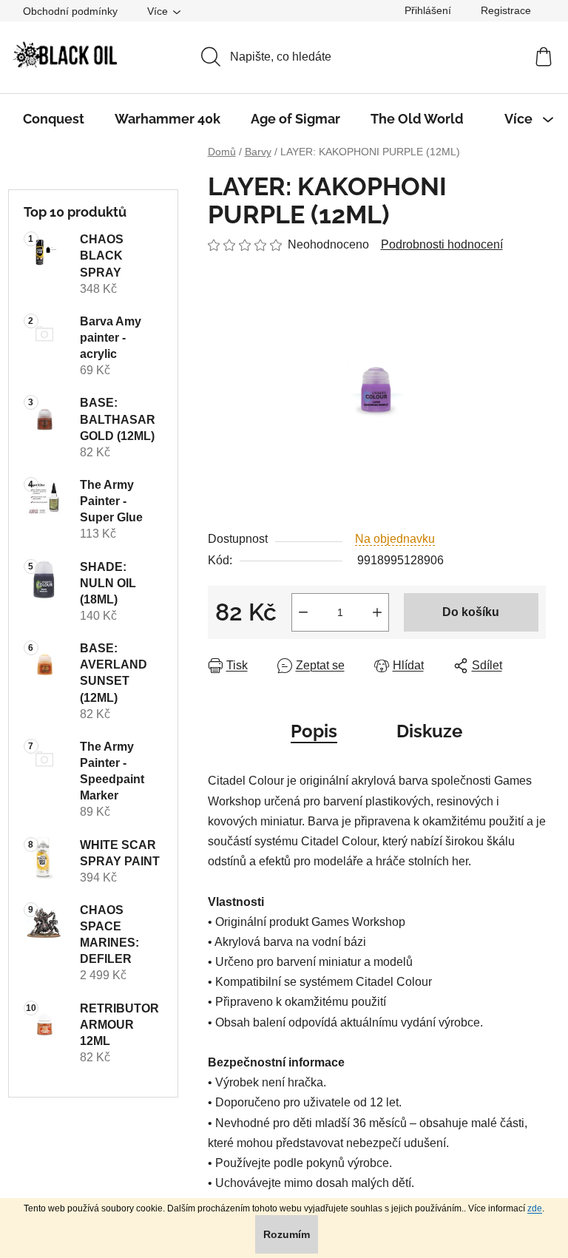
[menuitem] (53, 119)
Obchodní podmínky (70, 11)
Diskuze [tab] (429, 731)
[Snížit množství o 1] (303, 612)
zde (534, 1208)
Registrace (506, 10)
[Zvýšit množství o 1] (377, 612)
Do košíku (470, 612)
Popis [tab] (314, 731)
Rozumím (286, 1234)
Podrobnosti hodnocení (442, 244)
